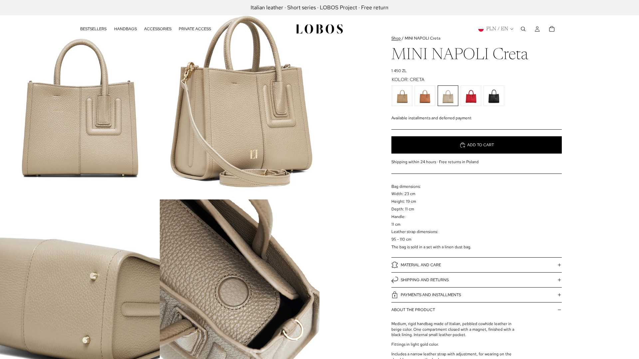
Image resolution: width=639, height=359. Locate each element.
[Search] (523, 29)
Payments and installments (431, 295)
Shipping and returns (425, 280)
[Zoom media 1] (80, 99)
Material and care (421, 265)
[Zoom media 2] (240, 99)
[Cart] (551, 29)
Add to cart (480, 145)
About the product (413, 309)
